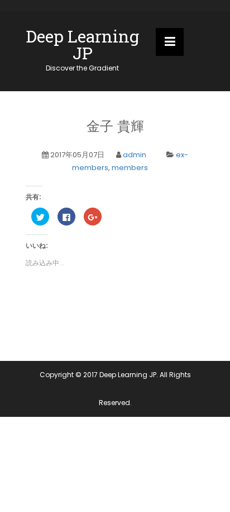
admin (134, 154)
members (130, 167)
